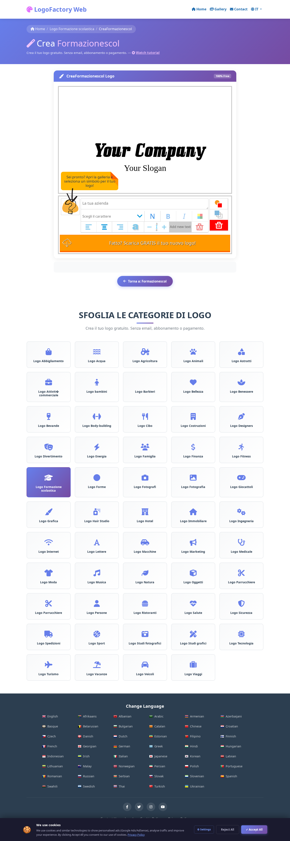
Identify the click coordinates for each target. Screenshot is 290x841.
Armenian (197, 716)
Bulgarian (126, 726)
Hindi (194, 746)
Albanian (125, 716)
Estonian (160, 736)
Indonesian (55, 756)
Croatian (232, 726)
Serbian (124, 776)
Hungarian (233, 746)
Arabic (158, 716)
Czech (51, 736)
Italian (123, 756)
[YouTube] (163, 807)
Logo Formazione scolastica (72, 29)
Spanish (231, 776)
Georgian (89, 746)
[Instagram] (151, 807)
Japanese (160, 756)
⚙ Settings (204, 829)
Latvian (231, 756)
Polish (194, 766)
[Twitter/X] (139, 807)
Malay (87, 766)
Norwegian (127, 766)
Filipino (195, 736)
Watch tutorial (148, 53)
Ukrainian (197, 786)
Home (201, 9)
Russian (88, 776)
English (52, 716)
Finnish (231, 736)
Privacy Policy (136, 835)
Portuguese (234, 766)
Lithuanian (55, 766)
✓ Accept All (254, 829)
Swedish (89, 786)
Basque (52, 726)
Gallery (220, 9)
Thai (122, 786)
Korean (195, 756)
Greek (158, 746)
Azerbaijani (234, 716)
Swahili (52, 786)
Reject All (227, 829)
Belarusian (90, 726)
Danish (88, 736)
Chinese (195, 726)
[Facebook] (127, 807)
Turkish (159, 786)
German (124, 746)
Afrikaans (90, 716)
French (52, 746)
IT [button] (257, 9)
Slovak (159, 776)
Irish (86, 756)
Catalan (159, 726)
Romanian (54, 776)
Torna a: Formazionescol (147, 281)
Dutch (123, 736)
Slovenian (197, 776)
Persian (159, 766)
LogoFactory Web (60, 9)
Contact (241, 9)
